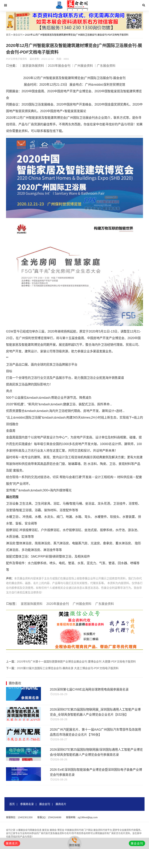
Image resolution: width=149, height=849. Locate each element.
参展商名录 (27, 804)
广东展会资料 (104, 603)
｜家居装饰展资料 (31, 65)
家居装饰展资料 (31, 603)
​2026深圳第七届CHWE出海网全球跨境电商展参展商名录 (89, 689)
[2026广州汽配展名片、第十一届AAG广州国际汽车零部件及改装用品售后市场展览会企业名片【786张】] (23, 739)
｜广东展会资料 (104, 65)
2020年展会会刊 (57, 603)
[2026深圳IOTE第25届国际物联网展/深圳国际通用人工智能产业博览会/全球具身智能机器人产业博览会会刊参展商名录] (23, 759)
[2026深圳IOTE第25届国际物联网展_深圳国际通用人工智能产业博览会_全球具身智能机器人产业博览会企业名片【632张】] (23, 719)
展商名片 (60, 804)
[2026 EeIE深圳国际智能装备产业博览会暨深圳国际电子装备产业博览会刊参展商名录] (23, 779)
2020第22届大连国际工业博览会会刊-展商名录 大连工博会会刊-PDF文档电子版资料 (68, 668)
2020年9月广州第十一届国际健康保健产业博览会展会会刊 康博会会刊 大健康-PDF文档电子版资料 (76, 661)
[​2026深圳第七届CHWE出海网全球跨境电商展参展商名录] (23, 699)
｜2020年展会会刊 (57, 65)
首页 (8, 34)
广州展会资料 (82, 603)
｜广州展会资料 (82, 65)
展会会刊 (18, 34)
